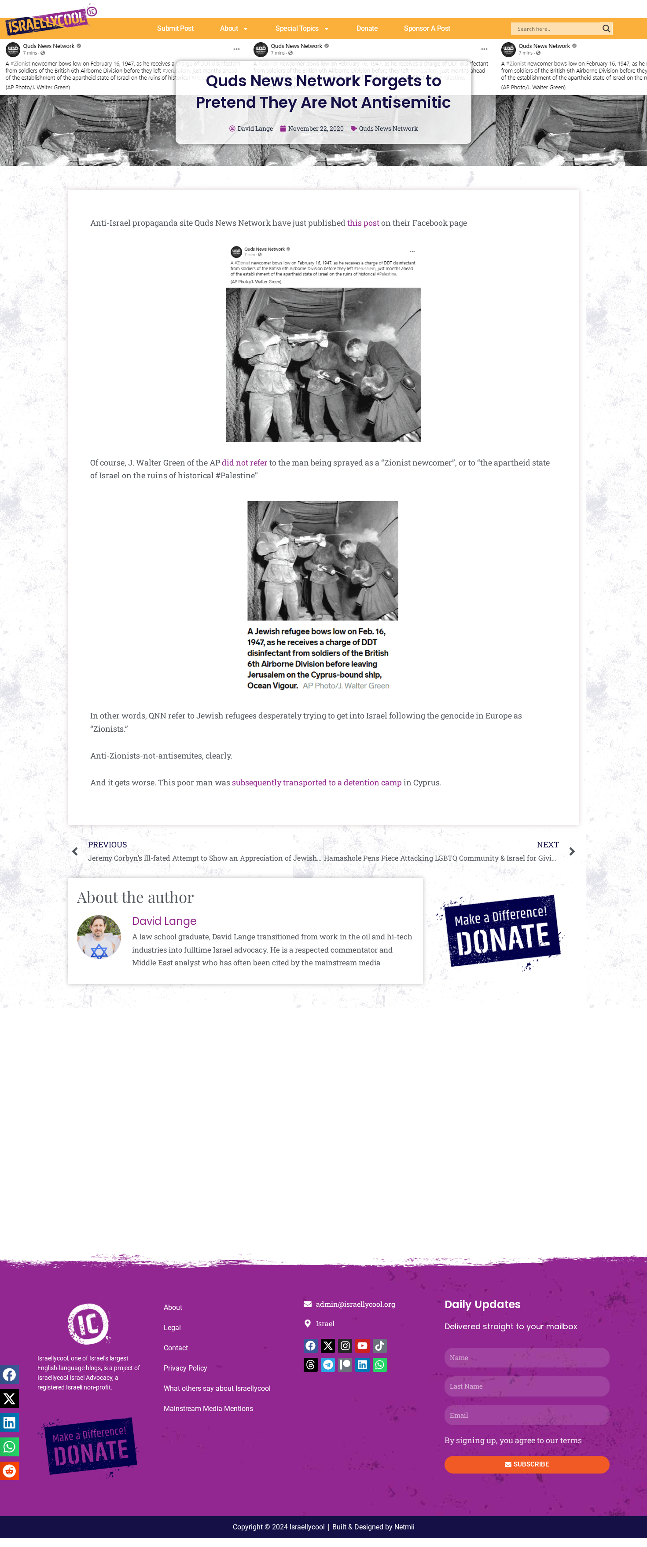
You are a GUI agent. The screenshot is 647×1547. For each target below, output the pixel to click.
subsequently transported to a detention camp (317, 782)
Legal (172, 1327)
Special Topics (297, 28)
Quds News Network (388, 128)
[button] (9, 1374)
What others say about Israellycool (217, 1388)
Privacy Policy (185, 1368)
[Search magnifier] (606, 28)
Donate (367, 28)
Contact (176, 1348)
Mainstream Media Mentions (208, 1408)
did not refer (245, 462)
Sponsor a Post (427, 28)
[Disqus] (323, 1135)
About (229, 28)
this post (363, 222)
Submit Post (175, 28)
